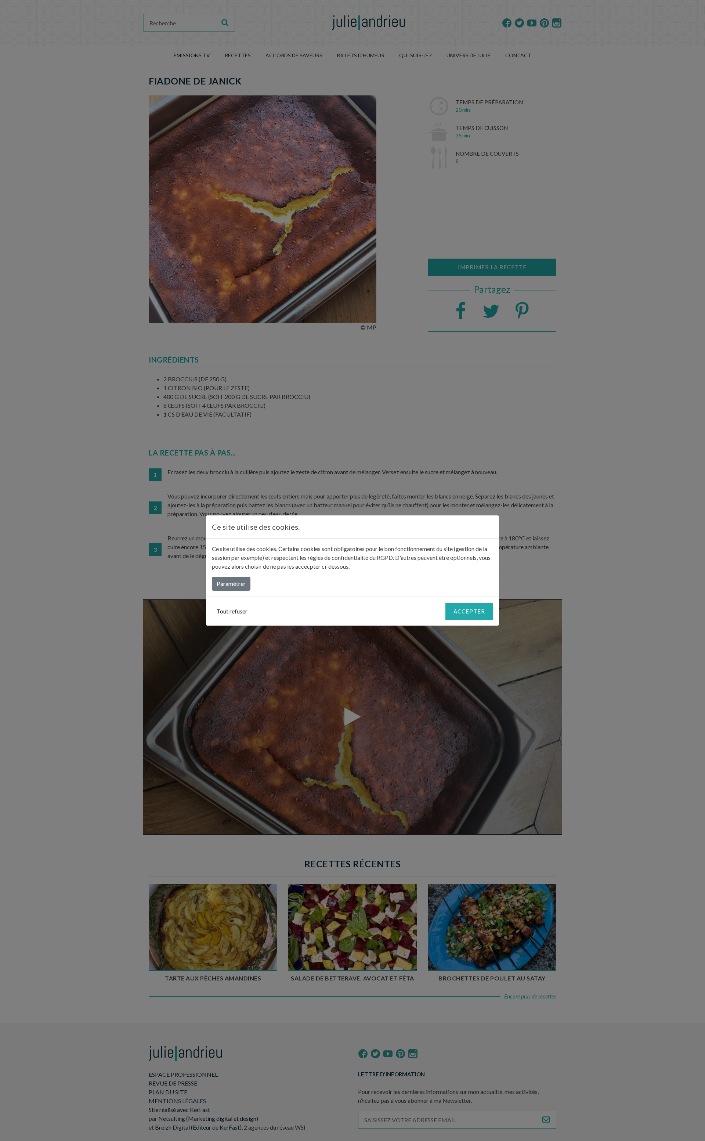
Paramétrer (231, 583)
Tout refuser (232, 611)
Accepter (469, 611)
